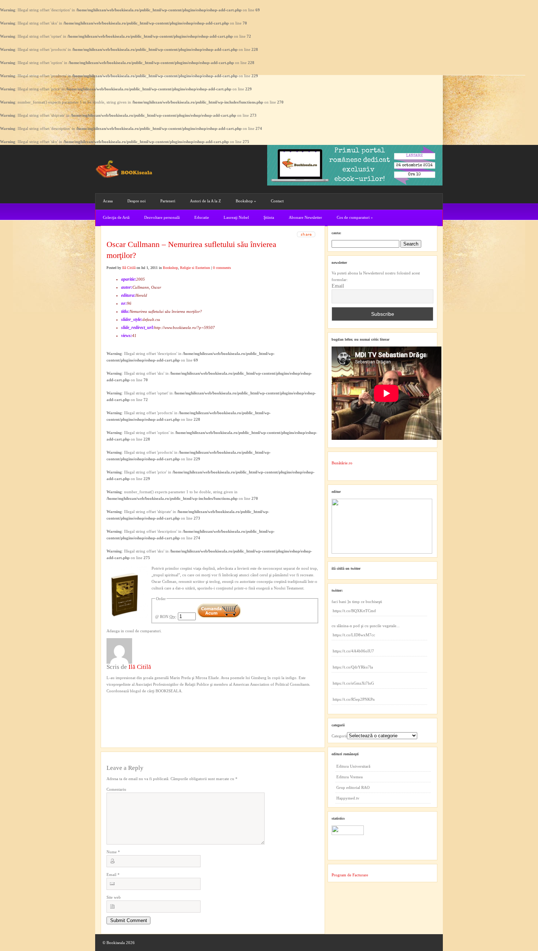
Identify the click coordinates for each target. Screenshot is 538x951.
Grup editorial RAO (353, 787)
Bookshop (246, 201)
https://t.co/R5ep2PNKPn (354, 699)
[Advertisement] (145, 709)
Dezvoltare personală (162, 217)
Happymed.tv (347, 798)
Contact (277, 201)
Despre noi (136, 201)
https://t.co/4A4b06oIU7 (353, 651)
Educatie (201, 217)
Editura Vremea (349, 777)
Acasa (108, 201)
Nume (113, 852)
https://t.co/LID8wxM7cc (354, 635)
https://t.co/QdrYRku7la (353, 667)
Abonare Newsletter (305, 217)
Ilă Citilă (128, 268)
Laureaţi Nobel (236, 217)
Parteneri (167, 201)
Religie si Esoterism (195, 268)
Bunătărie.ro (342, 463)
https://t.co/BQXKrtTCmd (354, 611)
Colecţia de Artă (116, 217)
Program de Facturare (350, 875)
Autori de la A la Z (205, 201)
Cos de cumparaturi (355, 217)
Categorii (339, 736)
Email (113, 874)
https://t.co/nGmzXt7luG (353, 683)
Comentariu (116, 789)
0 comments (222, 268)
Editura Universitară (353, 766)
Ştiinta (269, 217)
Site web (114, 897)
